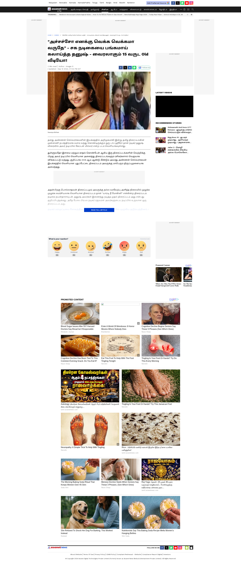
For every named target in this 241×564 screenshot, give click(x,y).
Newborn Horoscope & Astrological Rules (75, 14)
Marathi (122, 3)
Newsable (63, 3)
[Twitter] (178, 3)
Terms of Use (88, 554)
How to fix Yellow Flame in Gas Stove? (107, 14)
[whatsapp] (182, 3)
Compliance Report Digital (152, 554)
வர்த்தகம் (123, 9)
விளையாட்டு (135, 9)
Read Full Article (99, 210)
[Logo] (58, 9)
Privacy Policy (100, 554)
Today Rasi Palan (155, 14)
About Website (76, 554)
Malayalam (53, 3)
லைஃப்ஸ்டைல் (150, 9)
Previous (188, 14)
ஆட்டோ (114, 9)
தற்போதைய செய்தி (79, 9)
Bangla (108, 3)
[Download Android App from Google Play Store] (187, 548)
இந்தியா (173, 9)
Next (191, 14)
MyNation (131, 3)
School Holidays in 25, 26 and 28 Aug (178, 14)
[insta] (191, 3)
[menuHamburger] (188, 9)
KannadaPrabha (84, 3)
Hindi (115, 3)
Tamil (102, 3)
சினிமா (105, 9)
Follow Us (146, 67)
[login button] (185, 9)
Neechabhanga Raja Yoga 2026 (135, 14)
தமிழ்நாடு (95, 9)
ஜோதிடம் (163, 9)
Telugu (95, 3)
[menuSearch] (193, 9)
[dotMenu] (181, 9)
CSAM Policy (110, 554)
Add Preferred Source (156, 3)
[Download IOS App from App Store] (191, 548)
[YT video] (187, 3)
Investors (167, 554)
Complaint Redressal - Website (129, 554)
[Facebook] (173, 3)
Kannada (72, 3)
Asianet (57, 547)
